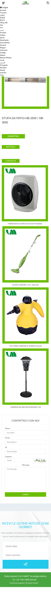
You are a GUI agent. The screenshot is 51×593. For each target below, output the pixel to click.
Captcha (8, 457)
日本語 (2, 18)
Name (7, 428)
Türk (1, 75)
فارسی (2, 63)
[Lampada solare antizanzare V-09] (25, 376)
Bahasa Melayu (6, 58)
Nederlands (4, 40)
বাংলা (1, 28)
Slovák (2, 70)
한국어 (2, 20)
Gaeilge (3, 53)
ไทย (1, 25)
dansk (2, 38)
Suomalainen (5, 43)
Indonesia (3, 50)
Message (25, 465)
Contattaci (13, 136)
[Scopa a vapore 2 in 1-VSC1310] (25, 254)
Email (7, 438)
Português (4, 65)
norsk (2, 60)
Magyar (3, 48)
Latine (2, 15)
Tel (6, 447)
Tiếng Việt (3, 23)
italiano (2, 55)
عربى (2, 30)
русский (3, 10)
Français (3, 13)
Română (3, 68)
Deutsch (3, 45)
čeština (2, 35)
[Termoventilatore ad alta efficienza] (25, 193)
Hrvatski (3, 33)
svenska (3, 73)
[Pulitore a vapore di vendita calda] (25, 315)
